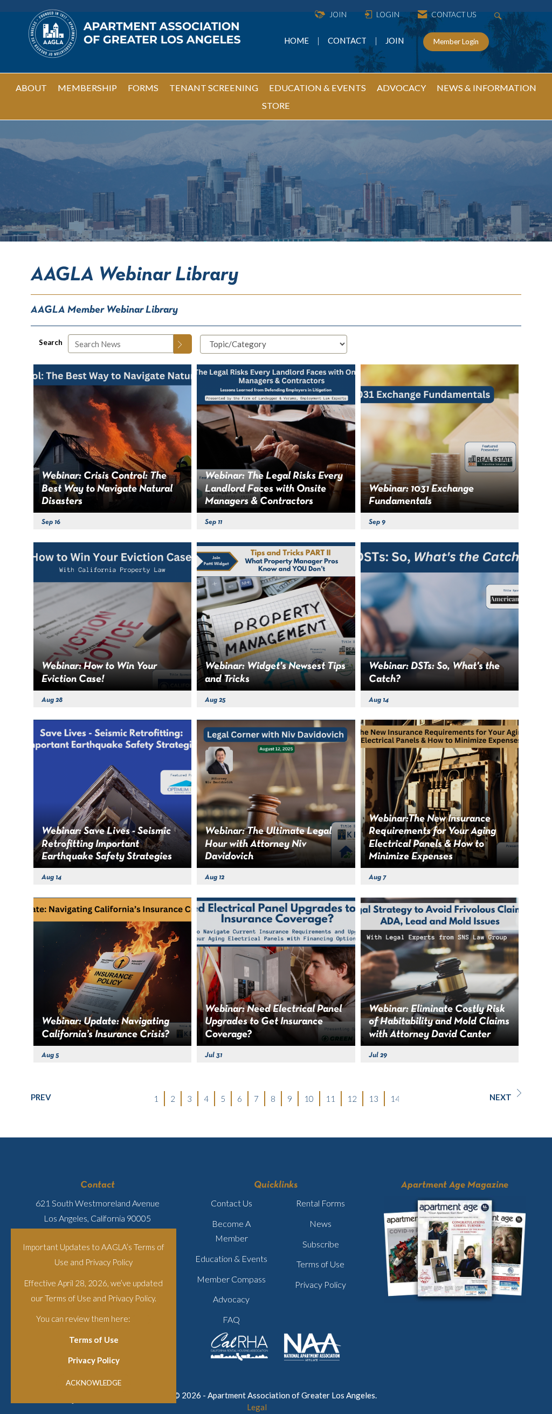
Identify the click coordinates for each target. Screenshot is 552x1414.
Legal (257, 1407)
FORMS (143, 87)
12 (352, 1098)
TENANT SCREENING (213, 87)
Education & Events (231, 1258)
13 (373, 1098)
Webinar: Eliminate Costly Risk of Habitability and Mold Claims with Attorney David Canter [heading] (439, 1021)
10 (309, 1098)
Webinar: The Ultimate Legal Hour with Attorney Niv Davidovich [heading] (268, 843)
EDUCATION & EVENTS (317, 87)
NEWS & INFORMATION (486, 87)
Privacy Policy (94, 1360)
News (320, 1223)
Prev (41, 1097)
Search (51, 342)
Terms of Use (94, 1339)
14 (395, 1098)
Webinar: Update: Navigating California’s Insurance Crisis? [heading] (105, 1028)
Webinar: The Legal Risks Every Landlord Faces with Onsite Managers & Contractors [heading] (274, 488)
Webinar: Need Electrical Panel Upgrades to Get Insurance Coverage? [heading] (273, 1021)
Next (500, 1097)
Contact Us (231, 1203)
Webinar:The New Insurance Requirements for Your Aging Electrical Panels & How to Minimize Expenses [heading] (432, 837)
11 (330, 1098)
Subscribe (320, 1244)
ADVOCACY (401, 87)
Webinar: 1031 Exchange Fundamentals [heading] (421, 495)
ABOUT (31, 87)
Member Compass (231, 1279)
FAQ (231, 1319)
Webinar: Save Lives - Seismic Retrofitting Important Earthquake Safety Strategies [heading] (107, 843)
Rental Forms (320, 1203)
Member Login (456, 41)
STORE (276, 105)
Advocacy (231, 1299)
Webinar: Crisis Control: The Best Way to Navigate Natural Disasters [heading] (107, 488)
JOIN (394, 40)
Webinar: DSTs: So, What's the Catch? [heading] (434, 672)
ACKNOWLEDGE (93, 1382)
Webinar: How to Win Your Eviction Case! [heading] (99, 672)
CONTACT (349, 40)
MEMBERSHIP (87, 87)
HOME (297, 40)
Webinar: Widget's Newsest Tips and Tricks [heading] (275, 672)
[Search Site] (499, 15)
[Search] (183, 344)
